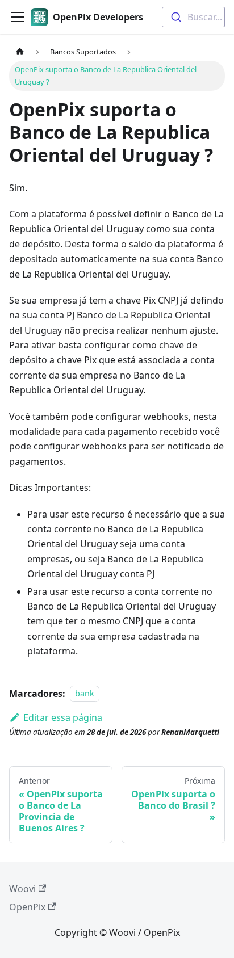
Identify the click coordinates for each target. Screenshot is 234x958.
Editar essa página (62, 717)
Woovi (22, 889)
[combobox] (193, 17)
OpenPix (27, 907)
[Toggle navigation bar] (17, 17)
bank (84, 693)
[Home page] (20, 52)
